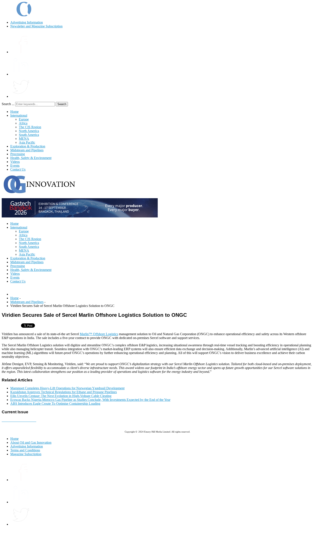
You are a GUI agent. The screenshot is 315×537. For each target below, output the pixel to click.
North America (29, 131)
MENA (24, 138)
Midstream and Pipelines (27, 150)
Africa (23, 123)
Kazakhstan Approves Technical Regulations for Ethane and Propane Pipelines (63, 392)
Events (15, 165)
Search (61, 104)
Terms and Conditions (25, 450)
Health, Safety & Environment (30, 158)
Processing (17, 154)
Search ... (8, 104)
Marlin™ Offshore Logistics (99, 334)
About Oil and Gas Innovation (30, 442)
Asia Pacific (27, 142)
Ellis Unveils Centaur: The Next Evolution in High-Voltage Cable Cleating (60, 396)
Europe (24, 119)
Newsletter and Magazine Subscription (36, 26)
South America (29, 135)
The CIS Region (30, 127)
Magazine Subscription (25, 454)
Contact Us (18, 169)
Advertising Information (26, 22)
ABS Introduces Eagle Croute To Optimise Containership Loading (55, 403)
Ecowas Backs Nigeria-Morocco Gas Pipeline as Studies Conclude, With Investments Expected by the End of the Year (90, 400)
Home (14, 111)
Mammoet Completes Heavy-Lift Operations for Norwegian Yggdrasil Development (67, 388)
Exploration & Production (27, 146)
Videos (15, 162)
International (18, 115)
